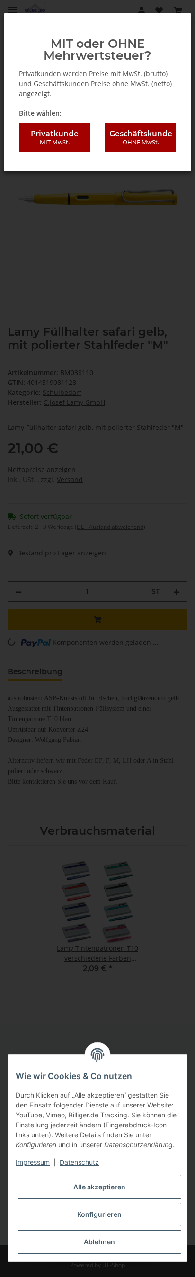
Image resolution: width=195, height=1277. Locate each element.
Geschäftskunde (140, 137)
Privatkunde (55, 137)
